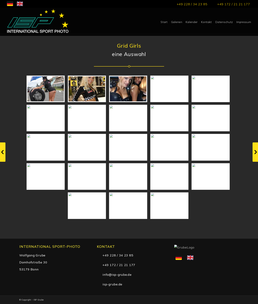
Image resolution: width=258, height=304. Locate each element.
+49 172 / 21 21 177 (118, 265)
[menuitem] (164, 22)
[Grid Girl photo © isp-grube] (45, 89)
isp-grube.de (112, 284)
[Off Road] (255, 152)
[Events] (2, 152)
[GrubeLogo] (37, 22)
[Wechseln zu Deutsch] (179, 257)
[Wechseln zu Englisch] (190, 257)
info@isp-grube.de (116, 274)
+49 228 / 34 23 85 (117, 255)
